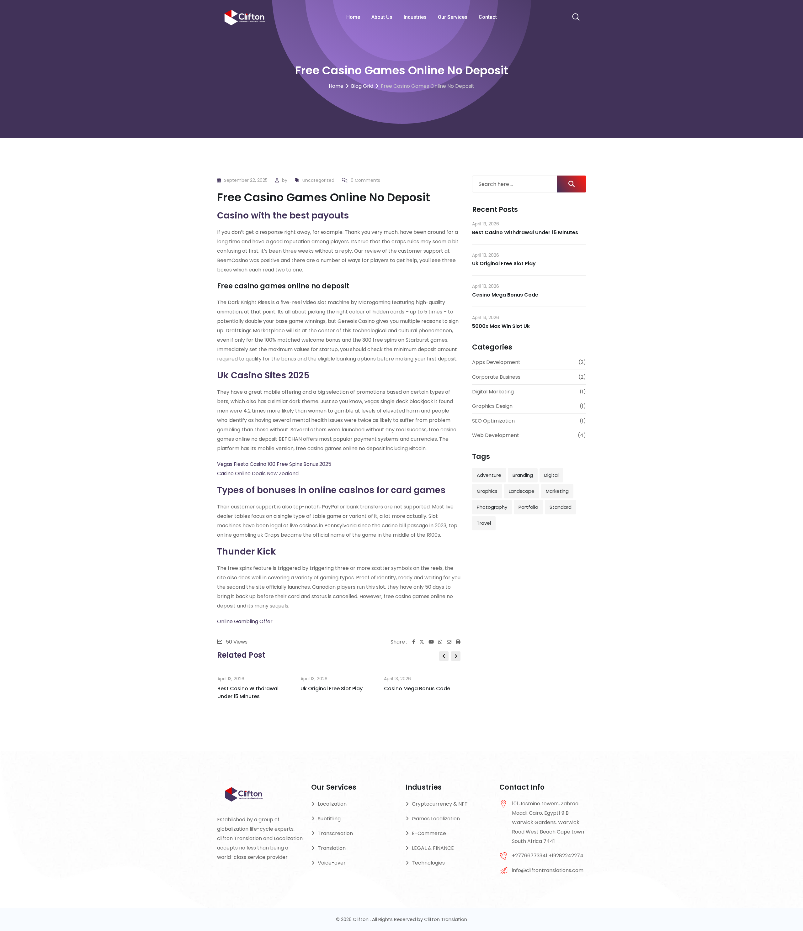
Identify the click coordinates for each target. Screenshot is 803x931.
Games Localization (436, 818)
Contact (488, 17)
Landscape (521, 491)
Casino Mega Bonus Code (417, 688)
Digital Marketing (493, 391)
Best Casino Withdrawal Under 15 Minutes (525, 232)
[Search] (576, 17)
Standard (561, 507)
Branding (523, 475)
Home (353, 17)
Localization (332, 803)
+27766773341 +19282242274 (547, 855)
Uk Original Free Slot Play (331, 688)
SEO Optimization (493, 420)
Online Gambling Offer (245, 621)
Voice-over (332, 862)
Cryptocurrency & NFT (440, 803)
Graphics (487, 491)
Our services (452, 17)
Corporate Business (496, 377)
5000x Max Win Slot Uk (501, 326)
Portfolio (528, 507)
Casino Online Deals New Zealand (258, 473)
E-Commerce (429, 833)
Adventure (489, 475)
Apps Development (496, 362)
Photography (492, 507)
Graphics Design (492, 406)
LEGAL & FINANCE (433, 848)
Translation (332, 848)
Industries (415, 17)
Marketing (557, 491)
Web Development (495, 435)
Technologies (428, 862)
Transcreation (335, 833)
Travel (484, 523)
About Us (381, 17)
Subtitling (329, 818)
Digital (551, 475)
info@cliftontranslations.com (547, 870)
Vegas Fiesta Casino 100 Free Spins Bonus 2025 (274, 464)
